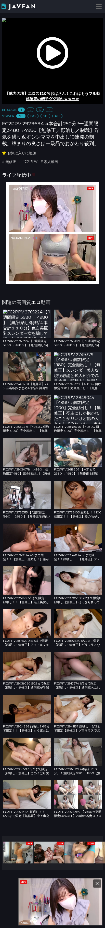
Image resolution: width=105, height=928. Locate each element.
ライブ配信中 (16, 175)
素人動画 (51, 161)
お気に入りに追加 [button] (21, 153)
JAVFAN (23, 6)
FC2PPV (29, 161)
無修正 (10, 161)
